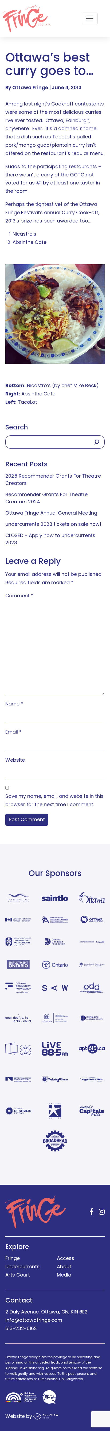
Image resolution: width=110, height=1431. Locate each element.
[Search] (97, 442)
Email (13, 731)
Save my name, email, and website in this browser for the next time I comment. (54, 800)
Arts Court (17, 1274)
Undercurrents (22, 1266)
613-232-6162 (21, 1328)
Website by (19, 1416)
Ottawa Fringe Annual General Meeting (51, 512)
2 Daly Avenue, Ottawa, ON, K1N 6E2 (46, 1311)
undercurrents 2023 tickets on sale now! (53, 524)
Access (65, 1258)
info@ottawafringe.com (33, 1320)
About (64, 1266)
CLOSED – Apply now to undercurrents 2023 (50, 539)
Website (15, 760)
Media (64, 1274)
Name (14, 703)
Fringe (12, 1258)
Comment (19, 595)
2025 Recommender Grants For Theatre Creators (53, 479)
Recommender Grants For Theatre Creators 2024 (46, 498)
